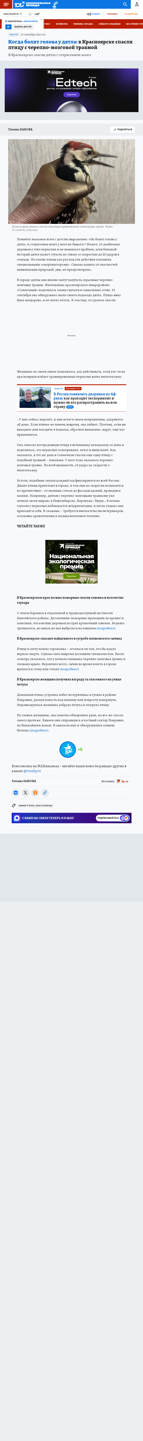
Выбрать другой (22, 27)
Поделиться (124, 129)
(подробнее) (106, 628)
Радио (96, 13)
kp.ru (125, 781)
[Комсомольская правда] (32, 4)
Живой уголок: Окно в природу (35, 806)
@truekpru (32, 770)
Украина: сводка (83, 24)
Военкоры (62, 24)
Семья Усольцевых (110, 24)
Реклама (112, 13)
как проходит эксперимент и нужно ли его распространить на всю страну (85, 400)
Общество (13, 34)
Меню (6, 4)
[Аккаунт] (137, 4)
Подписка (131, 13)
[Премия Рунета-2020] (54, 4)
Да (8, 27)
